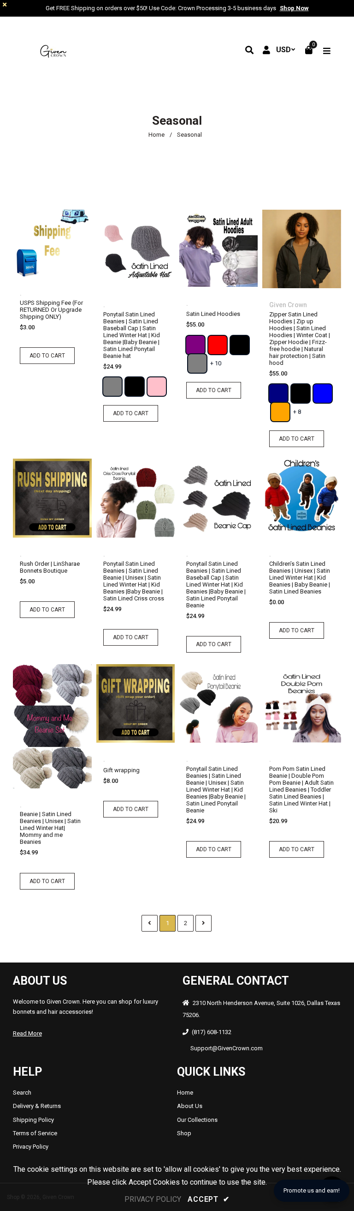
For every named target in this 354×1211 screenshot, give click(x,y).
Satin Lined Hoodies (213, 313)
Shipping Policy (33, 1119)
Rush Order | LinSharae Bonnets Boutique (50, 567)
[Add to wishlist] (61, 245)
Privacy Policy (30, 1146)
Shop (184, 1133)
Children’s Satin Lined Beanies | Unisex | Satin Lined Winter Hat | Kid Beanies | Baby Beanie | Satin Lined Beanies (299, 577)
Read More (27, 1033)
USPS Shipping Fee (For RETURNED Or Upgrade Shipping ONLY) (51, 309)
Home (156, 134)
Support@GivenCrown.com (226, 1048)
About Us (189, 1105)
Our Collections (197, 1119)
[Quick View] (44, 245)
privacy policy (152, 1199)
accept (208, 1199)
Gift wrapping (121, 770)
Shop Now (294, 8)
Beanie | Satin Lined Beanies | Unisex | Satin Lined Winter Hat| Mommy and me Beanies (50, 828)
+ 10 (215, 363)
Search (22, 1092)
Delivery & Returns (37, 1105)
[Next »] (203, 923)
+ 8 (297, 411)
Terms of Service (35, 1133)
